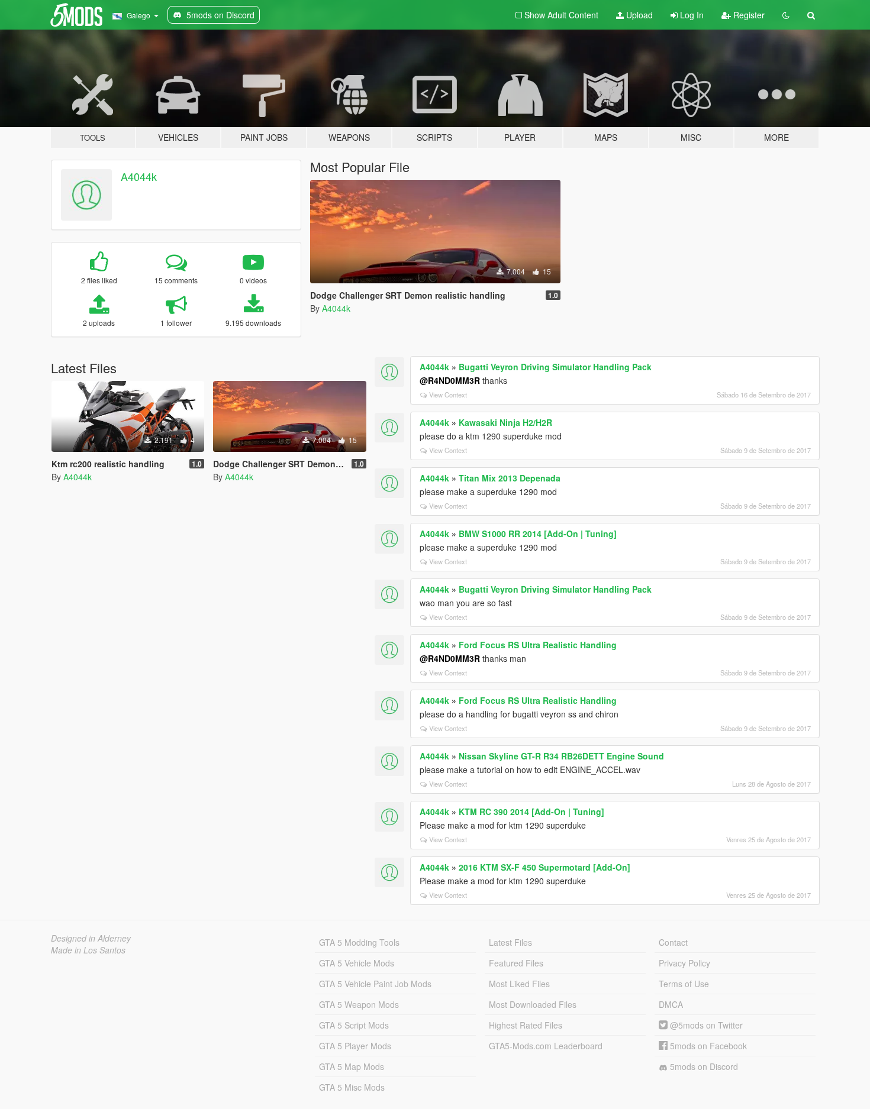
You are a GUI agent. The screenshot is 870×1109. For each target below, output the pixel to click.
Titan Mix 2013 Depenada (509, 478)
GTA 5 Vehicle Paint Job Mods (375, 984)
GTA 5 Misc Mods (352, 1087)
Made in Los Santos (88, 950)
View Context (448, 394)
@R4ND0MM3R (450, 380)
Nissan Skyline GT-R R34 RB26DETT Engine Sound (561, 756)
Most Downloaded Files (532, 1004)
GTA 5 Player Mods (355, 1046)
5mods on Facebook (707, 1046)
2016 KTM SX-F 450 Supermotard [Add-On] (544, 867)
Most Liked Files (519, 984)
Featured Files (516, 963)
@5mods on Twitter (705, 1025)
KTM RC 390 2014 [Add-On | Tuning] (531, 811)
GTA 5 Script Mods (354, 1025)
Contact (673, 942)
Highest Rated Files (525, 1025)
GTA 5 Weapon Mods (359, 1004)
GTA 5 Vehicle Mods (356, 963)
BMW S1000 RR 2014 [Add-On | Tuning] (538, 533)
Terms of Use (684, 984)
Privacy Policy (684, 963)
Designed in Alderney (91, 938)
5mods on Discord (703, 1066)
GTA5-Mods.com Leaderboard (545, 1046)
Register (748, 15)
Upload (638, 15)
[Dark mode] (786, 15)
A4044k (139, 176)
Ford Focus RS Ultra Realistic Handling (538, 645)
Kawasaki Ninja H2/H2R (505, 422)
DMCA (671, 1004)
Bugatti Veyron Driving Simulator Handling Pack (555, 367)
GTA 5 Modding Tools (359, 942)
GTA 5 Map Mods (351, 1066)
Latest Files (510, 942)
